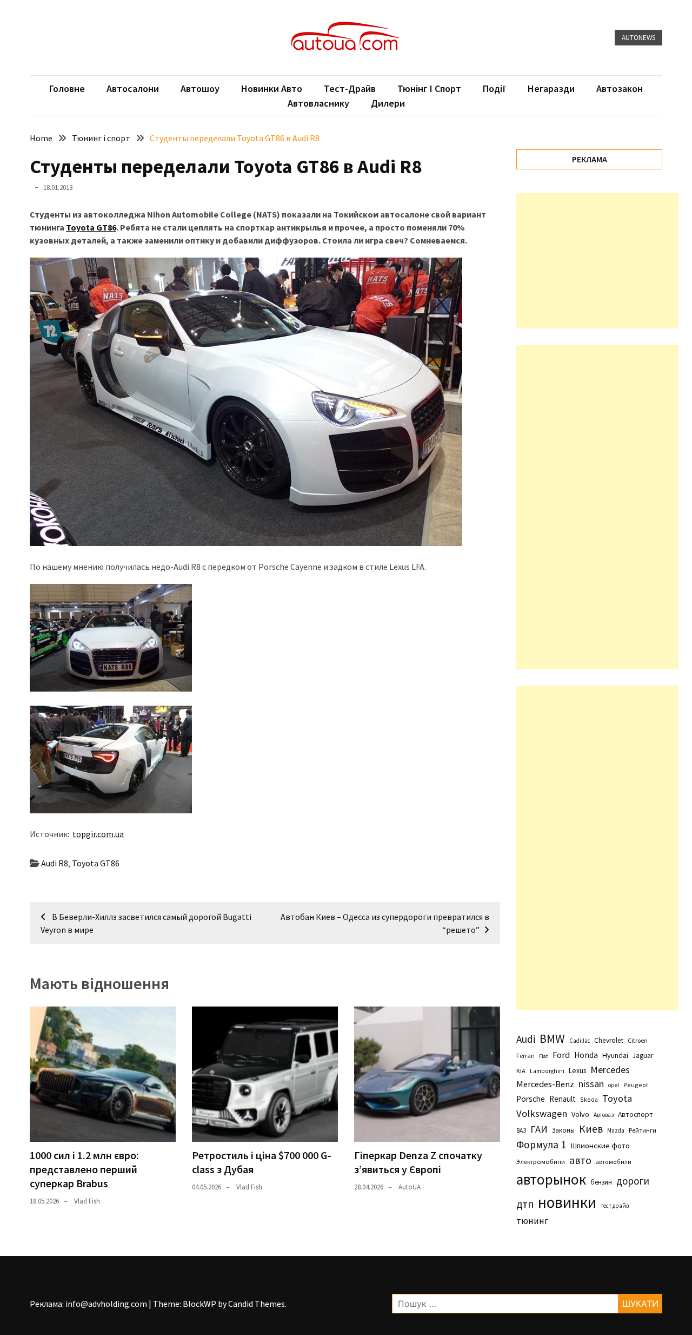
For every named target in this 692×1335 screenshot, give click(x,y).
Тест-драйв (350, 88)
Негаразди (551, 88)
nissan (591, 1084)
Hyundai (615, 1055)
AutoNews (638, 37)
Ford (561, 1055)
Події (494, 88)
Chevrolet (608, 1040)
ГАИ (539, 1129)
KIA (520, 1071)
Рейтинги (642, 1130)
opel (613, 1085)
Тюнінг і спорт (429, 88)
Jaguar (643, 1055)
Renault (562, 1099)
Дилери (388, 103)
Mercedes (610, 1069)
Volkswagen (541, 1113)
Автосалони (133, 88)
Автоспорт (635, 1114)
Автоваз (604, 1115)
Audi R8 (54, 863)
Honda (586, 1055)
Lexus (577, 1070)
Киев (591, 1128)
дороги (632, 1180)
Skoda (589, 1099)
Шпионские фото (600, 1145)
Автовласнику (318, 103)
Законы (563, 1130)
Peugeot (635, 1085)
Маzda (615, 1130)
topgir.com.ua (98, 833)
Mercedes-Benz (545, 1083)
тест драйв (615, 1205)
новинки (567, 1202)
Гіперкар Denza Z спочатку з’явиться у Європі (418, 1162)
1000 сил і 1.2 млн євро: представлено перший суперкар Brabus (84, 1169)
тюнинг (532, 1221)
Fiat (543, 1056)
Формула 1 (541, 1144)
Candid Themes (256, 1303)
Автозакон (619, 88)
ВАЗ (521, 1130)
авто (580, 1160)
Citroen (638, 1040)
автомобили (613, 1162)
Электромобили (540, 1162)
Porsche (530, 1099)
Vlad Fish (87, 1201)
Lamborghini (547, 1071)
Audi (525, 1039)
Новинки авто (271, 88)
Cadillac (579, 1040)
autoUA (409, 1187)
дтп (525, 1204)
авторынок (551, 1179)
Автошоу (200, 88)
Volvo (580, 1114)
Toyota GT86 (91, 227)
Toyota (617, 1098)
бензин (601, 1182)
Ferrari (525, 1055)
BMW (552, 1038)
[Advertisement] (597, 260)
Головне (67, 88)
